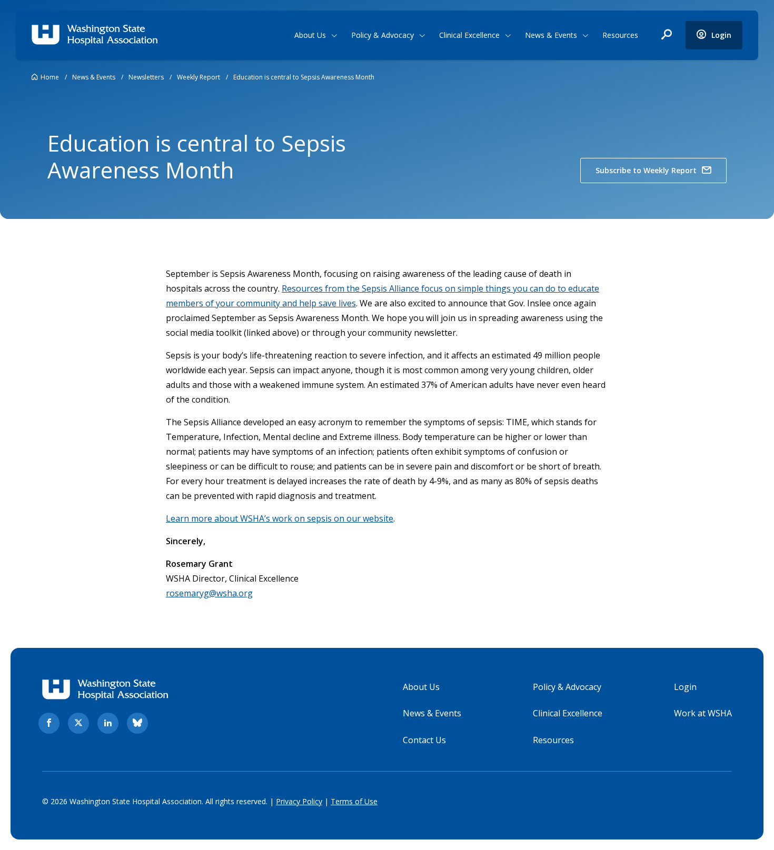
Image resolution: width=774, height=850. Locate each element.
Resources (620, 35)
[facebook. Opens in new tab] (48, 723)
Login (685, 687)
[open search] (666, 35)
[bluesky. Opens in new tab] (137, 723)
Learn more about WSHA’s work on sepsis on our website (279, 518)
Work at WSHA (703, 713)
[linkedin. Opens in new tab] (107, 723)
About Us (310, 35)
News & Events (551, 35)
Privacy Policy (299, 801)
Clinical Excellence (469, 35)
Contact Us (424, 740)
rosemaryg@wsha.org (209, 593)
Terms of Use (354, 801)
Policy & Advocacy (382, 35)
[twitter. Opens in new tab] (78, 723)
